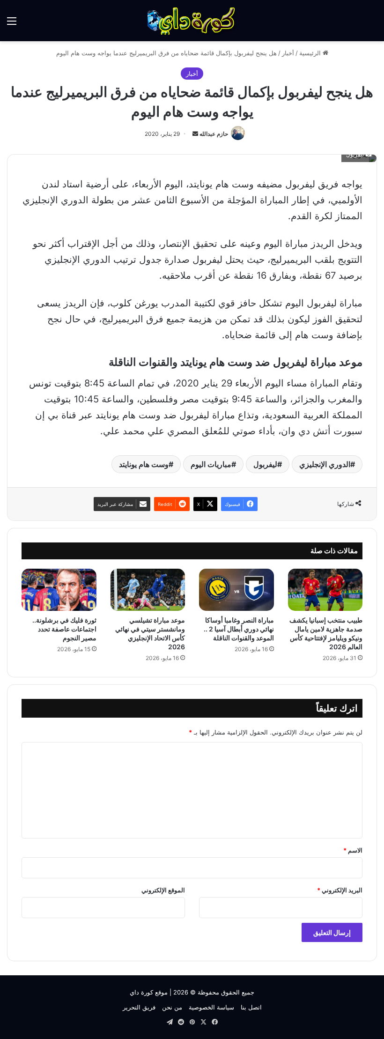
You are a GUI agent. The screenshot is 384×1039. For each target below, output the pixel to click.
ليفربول (265, 464)
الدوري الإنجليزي (324, 464)
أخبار (288, 53)
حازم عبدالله (213, 133)
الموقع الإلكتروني (163, 890)
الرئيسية (311, 53)
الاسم (352, 850)
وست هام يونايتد (144, 464)
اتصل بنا (251, 1007)
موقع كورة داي (149, 992)
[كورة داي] (192, 21)
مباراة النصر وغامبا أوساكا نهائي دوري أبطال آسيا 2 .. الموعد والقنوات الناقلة (239, 629)
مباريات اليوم (211, 464)
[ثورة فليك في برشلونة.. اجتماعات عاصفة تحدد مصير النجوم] (59, 590)
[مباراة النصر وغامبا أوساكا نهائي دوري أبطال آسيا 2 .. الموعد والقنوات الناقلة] (236, 590)
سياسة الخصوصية (211, 1007)
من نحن (172, 1007)
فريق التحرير (139, 1007)
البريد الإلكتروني (339, 890)
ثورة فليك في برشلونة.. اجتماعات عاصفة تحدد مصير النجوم (64, 629)
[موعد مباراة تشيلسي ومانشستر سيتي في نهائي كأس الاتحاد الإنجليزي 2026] (148, 590)
